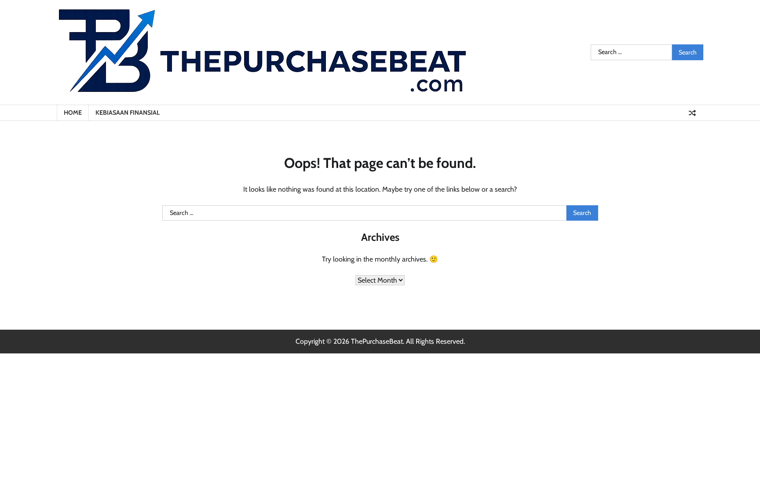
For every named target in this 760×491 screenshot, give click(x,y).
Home (73, 112)
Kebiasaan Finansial (127, 112)
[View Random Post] (692, 113)
